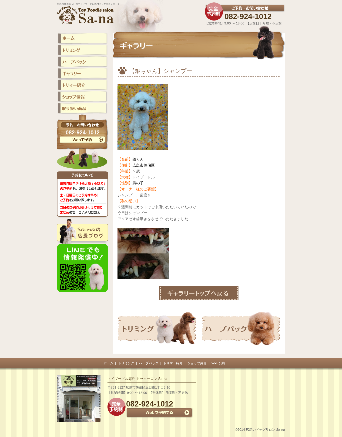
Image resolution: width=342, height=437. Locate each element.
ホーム (108, 363)
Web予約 (218, 363)
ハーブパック (148, 363)
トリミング (126, 363)
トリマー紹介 (173, 363)
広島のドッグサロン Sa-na (265, 429)
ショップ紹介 (197, 363)
